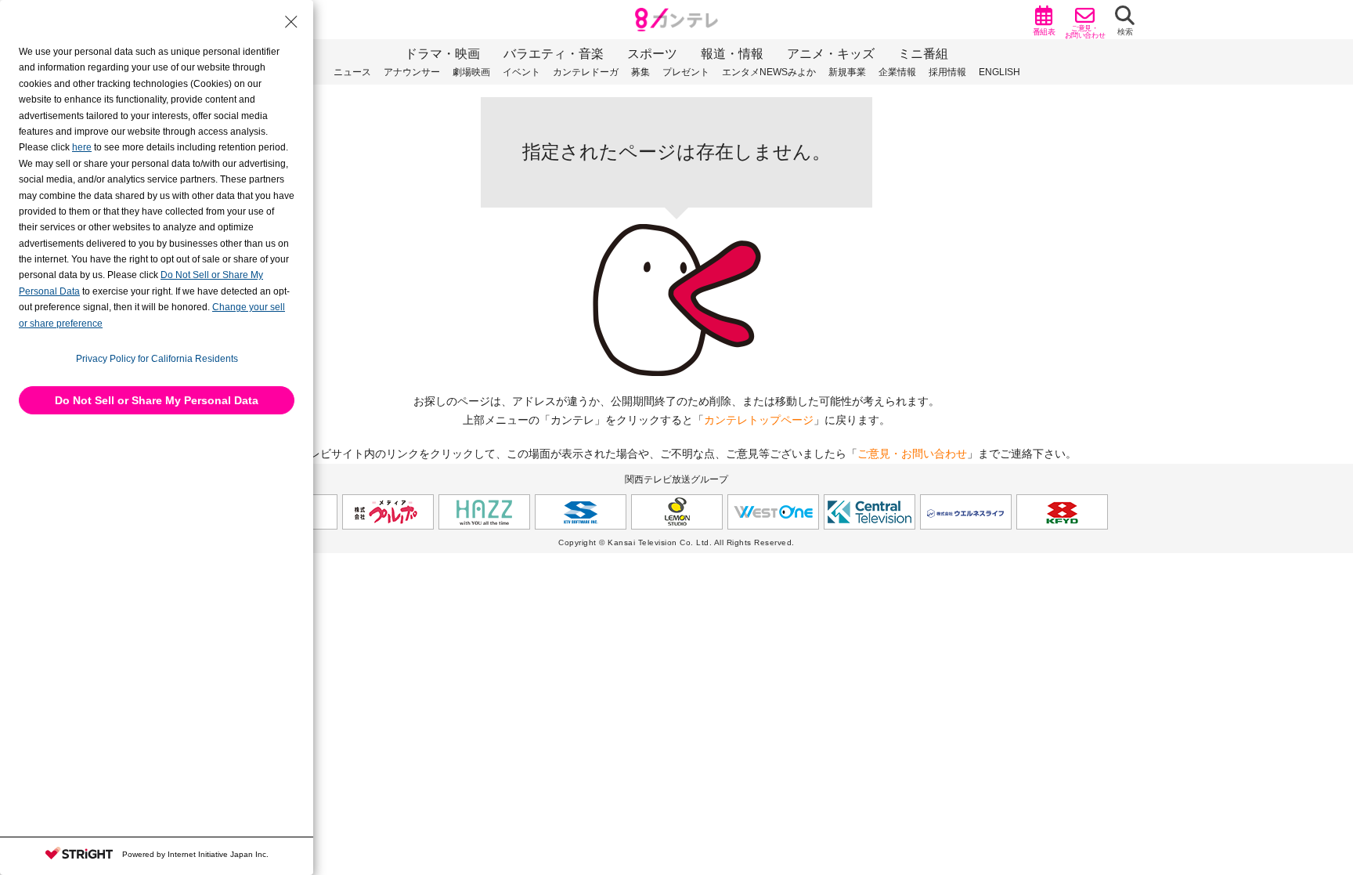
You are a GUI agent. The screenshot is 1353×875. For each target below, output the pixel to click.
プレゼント (685, 72)
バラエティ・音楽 (553, 53)
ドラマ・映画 (442, 53)
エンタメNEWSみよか (769, 72)
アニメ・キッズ (831, 53)
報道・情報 (732, 53)
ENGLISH (999, 72)
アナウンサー (412, 72)
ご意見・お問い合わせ (912, 453)
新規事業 (847, 72)
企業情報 (897, 72)
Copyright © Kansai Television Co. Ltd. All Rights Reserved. (676, 542)
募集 (640, 72)
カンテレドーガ (586, 72)
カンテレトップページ (759, 420)
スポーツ (652, 53)
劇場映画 (471, 72)
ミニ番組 (923, 53)
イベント (521, 72)
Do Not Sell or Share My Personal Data (156, 400)
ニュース (352, 72)
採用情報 (947, 72)
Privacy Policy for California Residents (157, 358)
